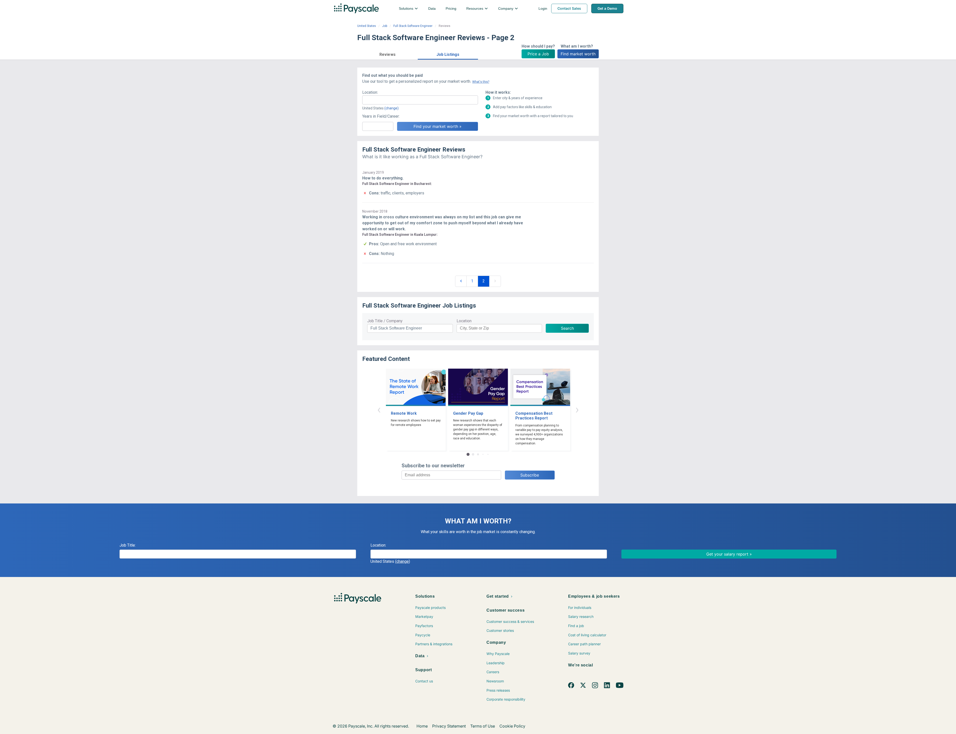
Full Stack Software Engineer (412, 26)
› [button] (577, 409)
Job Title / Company (385, 321)
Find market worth (578, 53)
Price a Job (538, 53)
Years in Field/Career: (381, 116)
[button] (387, 54)
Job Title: (128, 545)
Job (384, 26)
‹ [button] (379, 409)
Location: (370, 92)
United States (366, 26)
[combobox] (420, 99)
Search (567, 328)
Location (464, 321)
